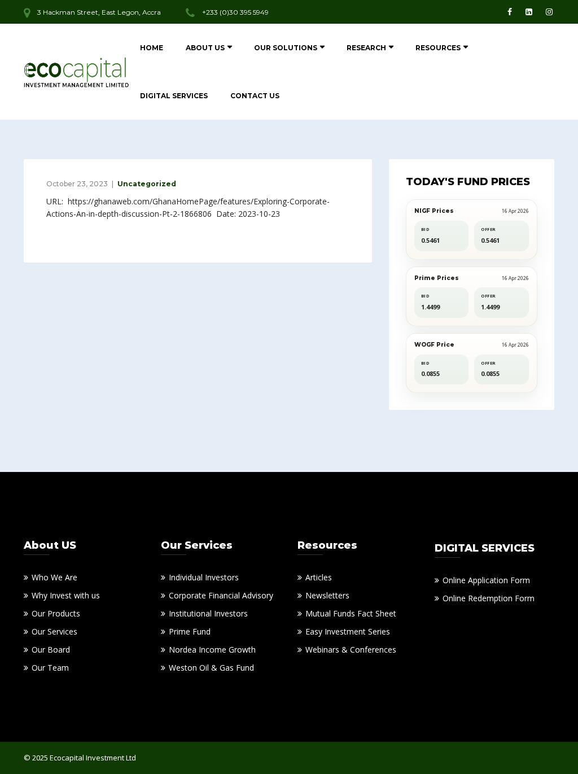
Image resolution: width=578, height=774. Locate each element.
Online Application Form (486, 580)
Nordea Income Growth (212, 649)
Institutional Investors (208, 613)
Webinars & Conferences (350, 649)
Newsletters (327, 595)
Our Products (56, 613)
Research (366, 47)
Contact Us (254, 95)
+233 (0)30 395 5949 (235, 12)
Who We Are (54, 577)
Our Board (51, 649)
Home (151, 47)
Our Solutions (285, 47)
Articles (318, 577)
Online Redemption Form (489, 598)
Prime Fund (190, 631)
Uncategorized (146, 184)
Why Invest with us (66, 595)
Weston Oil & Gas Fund (211, 667)
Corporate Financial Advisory (221, 595)
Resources (438, 47)
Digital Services (174, 95)
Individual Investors (204, 577)
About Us (205, 47)
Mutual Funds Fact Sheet (350, 613)
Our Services (54, 631)
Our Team (50, 667)
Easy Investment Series (347, 631)
